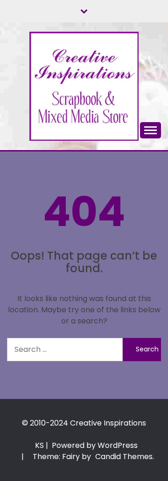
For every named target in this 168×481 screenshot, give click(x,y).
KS (39, 445)
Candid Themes (124, 456)
